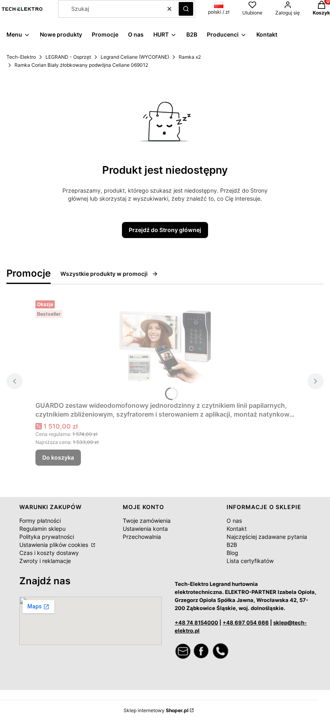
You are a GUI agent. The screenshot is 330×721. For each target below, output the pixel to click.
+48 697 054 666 (246, 622)
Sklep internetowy (156, 710)
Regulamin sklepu (42, 528)
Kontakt (237, 528)
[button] (186, 9)
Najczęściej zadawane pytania (267, 536)
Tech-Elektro (21, 57)
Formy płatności (40, 520)
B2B (232, 544)
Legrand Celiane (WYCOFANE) (135, 57)
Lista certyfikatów (250, 560)
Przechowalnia (142, 536)
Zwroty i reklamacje (45, 560)
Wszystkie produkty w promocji (104, 273)
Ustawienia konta (145, 528)
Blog (232, 552)
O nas (234, 520)
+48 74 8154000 (196, 622)
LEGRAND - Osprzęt (68, 57)
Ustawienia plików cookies (54, 544)
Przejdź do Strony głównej (165, 229)
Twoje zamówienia (147, 520)
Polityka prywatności (46, 536)
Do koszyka (58, 457)
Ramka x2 (190, 57)
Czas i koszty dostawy (49, 552)
